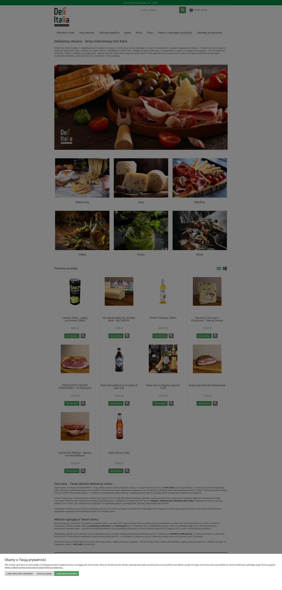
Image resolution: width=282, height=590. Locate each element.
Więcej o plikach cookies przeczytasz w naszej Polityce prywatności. (34, 567)
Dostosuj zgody (44, 573)
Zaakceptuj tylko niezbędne (20, 573)
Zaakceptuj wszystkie (66, 573)
